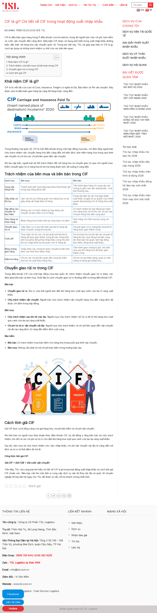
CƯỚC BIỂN (108, 5)
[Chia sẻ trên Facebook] (48, 495)
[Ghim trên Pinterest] (64, 495)
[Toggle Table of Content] (54, 57)
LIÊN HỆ (123, 5)
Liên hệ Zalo (13, 602)
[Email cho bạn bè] (59, 495)
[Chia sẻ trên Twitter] (53, 495)
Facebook (13, 594)
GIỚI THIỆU (60, 5)
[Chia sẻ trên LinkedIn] (69, 495)
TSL (43, 30)
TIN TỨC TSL (89, 5)
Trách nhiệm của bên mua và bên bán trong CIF (33, 65)
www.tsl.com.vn (22, 583)
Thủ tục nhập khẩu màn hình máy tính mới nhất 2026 (135, 133)
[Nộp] (150, 5)
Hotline (13, 608)
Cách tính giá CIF (17, 72)
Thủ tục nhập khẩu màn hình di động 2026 (137, 107)
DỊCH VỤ (73, 5)
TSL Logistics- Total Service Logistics (37, 591)
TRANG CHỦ (46, 5)
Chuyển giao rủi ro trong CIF (23, 69)
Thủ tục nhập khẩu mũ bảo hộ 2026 (135, 86)
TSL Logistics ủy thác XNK (25, 562)
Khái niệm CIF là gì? (18, 61)
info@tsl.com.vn (20, 569)
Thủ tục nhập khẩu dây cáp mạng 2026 (135, 96)
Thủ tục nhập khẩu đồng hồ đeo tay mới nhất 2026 (136, 120)
